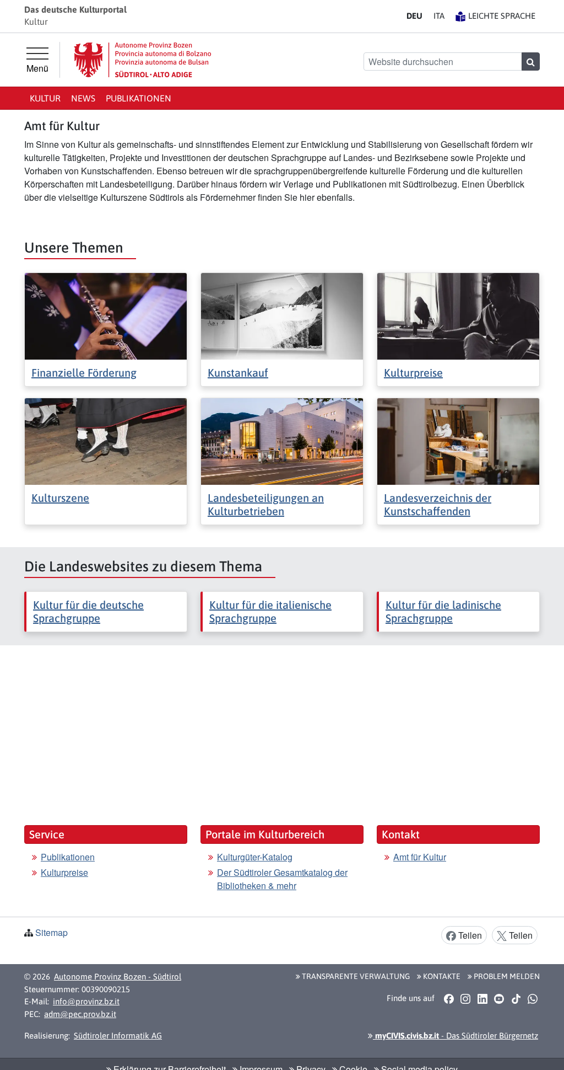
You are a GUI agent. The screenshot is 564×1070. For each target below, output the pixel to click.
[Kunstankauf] (282, 315)
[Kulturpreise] (458, 315)
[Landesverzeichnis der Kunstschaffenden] (458, 440)
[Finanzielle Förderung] (106, 315)
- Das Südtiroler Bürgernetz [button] (455, 1035)
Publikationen (138, 98)
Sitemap (51, 932)
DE (414, 15)
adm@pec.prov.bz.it (80, 1014)
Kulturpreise (413, 372)
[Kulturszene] (106, 440)
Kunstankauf (238, 372)
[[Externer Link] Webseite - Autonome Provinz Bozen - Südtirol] (142, 60)
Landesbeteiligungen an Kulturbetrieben (266, 504)
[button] (448, 998)
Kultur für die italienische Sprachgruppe (270, 611)
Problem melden (506, 976)
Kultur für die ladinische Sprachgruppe (443, 611)
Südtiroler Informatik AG (118, 1035)
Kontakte (440, 976)
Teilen (469, 935)
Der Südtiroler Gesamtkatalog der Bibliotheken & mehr (282, 879)
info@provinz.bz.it (86, 1001)
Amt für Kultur (419, 856)
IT (438, 15)
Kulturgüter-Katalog (254, 856)
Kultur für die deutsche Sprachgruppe (88, 611)
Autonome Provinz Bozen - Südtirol (117, 976)
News (83, 98)
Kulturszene (60, 497)
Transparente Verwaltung (355, 976)
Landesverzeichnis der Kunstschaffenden (437, 504)
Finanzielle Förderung (84, 372)
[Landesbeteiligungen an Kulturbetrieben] (282, 440)
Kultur (45, 98)
